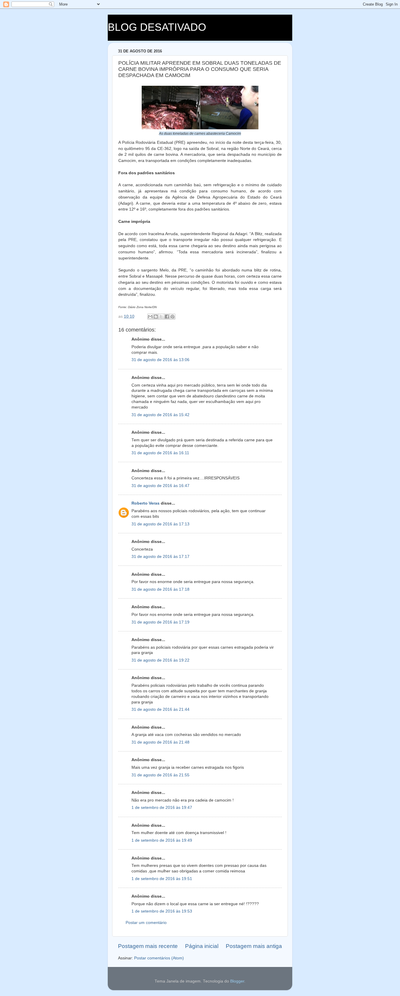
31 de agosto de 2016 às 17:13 (160, 524)
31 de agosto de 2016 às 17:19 (160, 622)
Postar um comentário (146, 922)
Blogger (237, 981)
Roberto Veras (145, 503)
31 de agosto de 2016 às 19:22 (160, 660)
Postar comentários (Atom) (159, 958)
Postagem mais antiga (254, 946)
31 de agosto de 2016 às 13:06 (160, 360)
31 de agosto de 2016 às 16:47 (160, 486)
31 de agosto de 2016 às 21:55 (160, 775)
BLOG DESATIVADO (157, 27)
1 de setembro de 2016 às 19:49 (161, 840)
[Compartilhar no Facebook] (167, 317)
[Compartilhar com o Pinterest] (172, 317)
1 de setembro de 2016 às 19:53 (161, 911)
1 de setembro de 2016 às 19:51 (161, 879)
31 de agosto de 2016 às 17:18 (160, 589)
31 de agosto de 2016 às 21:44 (160, 709)
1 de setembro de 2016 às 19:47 (161, 807)
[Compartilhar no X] (161, 317)
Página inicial (201, 946)
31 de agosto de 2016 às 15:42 (160, 415)
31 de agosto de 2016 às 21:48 (160, 742)
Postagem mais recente (148, 946)
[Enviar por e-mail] (150, 317)
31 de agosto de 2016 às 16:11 (160, 453)
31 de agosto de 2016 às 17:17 (160, 556)
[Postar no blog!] (156, 317)
